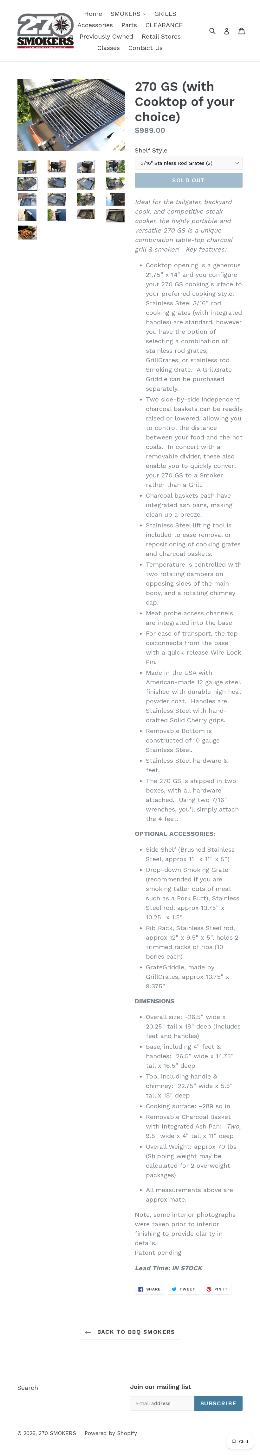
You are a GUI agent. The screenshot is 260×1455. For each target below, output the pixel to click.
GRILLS (165, 13)
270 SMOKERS (57, 1433)
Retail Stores (161, 36)
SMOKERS (130, 13)
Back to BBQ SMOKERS (134, 1331)
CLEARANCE (164, 25)
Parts (129, 25)
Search (27, 1387)
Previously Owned (106, 36)
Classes (108, 48)
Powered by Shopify (111, 1433)
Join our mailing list (160, 1386)
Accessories (95, 25)
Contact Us (145, 48)
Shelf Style (151, 150)
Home (93, 13)
